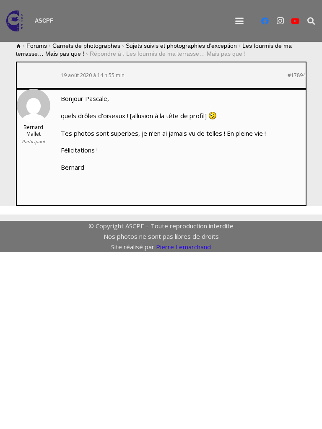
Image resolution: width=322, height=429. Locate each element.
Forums (36, 45)
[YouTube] (295, 20)
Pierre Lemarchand (183, 247)
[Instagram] (280, 20)
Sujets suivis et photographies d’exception (181, 45)
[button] (239, 21)
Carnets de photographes (86, 45)
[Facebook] (265, 20)
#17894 (297, 75)
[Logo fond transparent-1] (16, 20)
